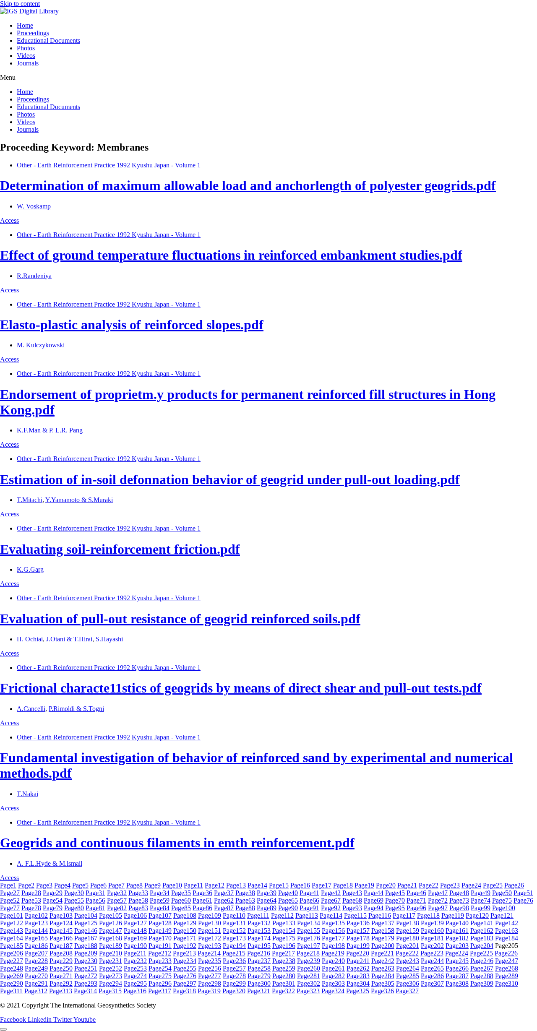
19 (364, 885)
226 (506, 953)
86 (202, 907)
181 (432, 938)
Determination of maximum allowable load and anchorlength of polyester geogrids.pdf (248, 185)
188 (85, 945)
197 (308, 945)
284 (382, 975)
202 (432, 945)
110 (234, 915)
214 (209, 953)
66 (309, 900)
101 (11, 915)
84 (159, 907)
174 (259, 938)
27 (10, 892)
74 (480, 900)
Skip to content (20, 3)
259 (283, 968)
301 (283, 983)
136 (358, 923)
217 (283, 953)
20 (386, 885)
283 (358, 975)
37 (224, 892)
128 (160, 923)
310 (506, 983)
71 (416, 900)
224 (456, 953)
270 (36, 975)
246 (481, 960)
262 (358, 968)
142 (506, 923)
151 (209, 930)
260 (308, 968)
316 (134, 991)
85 (181, 907)
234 (184, 960)
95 (395, 907)
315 (110, 991)
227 (11, 960)
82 (117, 907)
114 (331, 915)
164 (11, 938)
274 (135, 975)
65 (288, 900)
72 (438, 900)
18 (343, 885)
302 (308, 983)
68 (352, 900)
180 (407, 938)
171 (184, 938)
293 (85, 983)
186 (36, 945)
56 (95, 900)
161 (457, 930)
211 (135, 953)
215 (233, 953)
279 (259, 975)
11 (193, 885)
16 (300, 885)
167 (85, 938)
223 (431, 953)
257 (234, 968)
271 (61, 975)
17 (321, 885)
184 (506, 938)
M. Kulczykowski (41, 345)
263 (382, 968)
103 (61, 915)
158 (382, 930)
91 (309, 907)
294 (110, 983)
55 (74, 900)
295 (135, 983)
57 (117, 900)
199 (358, 945)
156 (333, 930)
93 (352, 907)
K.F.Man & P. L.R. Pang (50, 430)
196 (283, 945)
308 (457, 983)
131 (234, 923)
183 (481, 938)
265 (432, 968)
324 (332, 991)
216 (258, 953)
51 (523, 892)
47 (438, 892)
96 (416, 907)
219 (332, 953)
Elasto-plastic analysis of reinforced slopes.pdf (131, 324)
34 (159, 892)
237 (259, 960)
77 (10, 907)
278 (234, 975)
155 (308, 930)
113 (306, 915)
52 (10, 900)
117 (404, 915)
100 (503, 907)
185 (11, 945)
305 (382, 983)
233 (160, 960)
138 (407, 923)
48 (459, 892)
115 (355, 915)
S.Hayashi (109, 639)
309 (481, 983)
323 (308, 991)
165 (36, 938)
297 (184, 983)
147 (110, 930)
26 (514, 885)
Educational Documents (48, 40)
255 (184, 968)
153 (259, 930)
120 (477, 915)
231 (110, 960)
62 (224, 900)
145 (61, 930)
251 (85, 968)
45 (395, 892)
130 (209, 923)
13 (236, 885)
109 (209, 915)
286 (432, 975)
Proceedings (33, 32)
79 (53, 907)
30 (74, 892)
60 (181, 900)
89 (266, 907)
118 (428, 915)
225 (481, 953)
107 (160, 915)
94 (373, 907)
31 (95, 892)
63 (245, 900)
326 (382, 991)
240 (333, 960)
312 (35, 991)
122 (11, 923)
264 (407, 968)
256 (209, 968)
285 (407, 975)
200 (382, 945)
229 (61, 960)
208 (61, 953)
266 (457, 968)
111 (258, 915)
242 (382, 960)
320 (233, 991)
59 (159, 900)
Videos (26, 55)
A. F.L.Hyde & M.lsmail (49, 863)
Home (25, 25)
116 (379, 915)
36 (202, 892)
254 (160, 968)
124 (61, 923)
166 (61, 938)
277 (209, 975)
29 (53, 892)
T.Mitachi (29, 499)
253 (135, 968)
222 (407, 953)
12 (214, 885)
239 (308, 960)
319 (209, 991)
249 (36, 968)
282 (333, 975)
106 (135, 915)
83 (138, 907)
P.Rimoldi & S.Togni (76, 708)
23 (450, 885)
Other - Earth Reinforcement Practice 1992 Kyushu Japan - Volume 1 (109, 165)
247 (506, 960)
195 (259, 945)
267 (481, 968)
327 (407, 991)
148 (135, 930)
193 (209, 945)
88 (245, 907)
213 (184, 953)
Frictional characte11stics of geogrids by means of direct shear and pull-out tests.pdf (241, 687)
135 (333, 923)
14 (257, 885)
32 (117, 892)
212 (159, 953)
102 (36, 915)
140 (457, 923)
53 (31, 900)
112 (282, 915)
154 (283, 930)
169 (135, 938)
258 (259, 968)
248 (11, 968)
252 (110, 968)
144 (36, 930)
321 (258, 991)
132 (259, 923)
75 (502, 900)
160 (432, 930)
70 (395, 900)
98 (459, 907)
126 (110, 923)
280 (283, 975)
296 (160, 983)
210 (110, 953)
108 (184, 915)
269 (11, 975)
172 (209, 938)
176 (308, 938)
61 (202, 900)
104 (85, 915)
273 (110, 975)
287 (457, 975)
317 (159, 991)
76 (523, 900)
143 (11, 930)
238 (283, 960)
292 (61, 983)
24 (471, 885)
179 (382, 938)
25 (493, 885)
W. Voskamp (34, 206)
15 (279, 885)
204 (481, 945)
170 (160, 938)
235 (209, 960)
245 (457, 960)
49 (480, 892)
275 (160, 975)
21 (407, 885)
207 (36, 953)
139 (432, 923)
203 (457, 945)
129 (184, 923)
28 (31, 892)
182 (457, 938)
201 (407, 945)
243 (407, 960)
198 (333, 945)
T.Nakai (27, 793)
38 (245, 892)
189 (110, 945)
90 (288, 907)
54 (53, 900)
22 (428, 885)
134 (308, 923)
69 (373, 900)
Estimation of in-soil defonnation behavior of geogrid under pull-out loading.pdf (230, 479)
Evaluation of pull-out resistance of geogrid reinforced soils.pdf (180, 618)
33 (138, 892)
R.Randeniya (34, 275)
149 (160, 930)
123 (36, 923)
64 (266, 900)
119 (452, 915)
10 (172, 885)
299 (234, 983)
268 (506, 968)
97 (438, 907)
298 (209, 983)
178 (358, 938)
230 (85, 960)
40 (288, 892)
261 (333, 968)
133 (283, 923)
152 (234, 930)
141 (481, 923)
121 (502, 915)
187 (61, 945)
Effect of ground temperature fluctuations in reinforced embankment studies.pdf (231, 255)
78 (31, 907)
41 (309, 892)
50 (502, 892)
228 (36, 960)
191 (160, 945)
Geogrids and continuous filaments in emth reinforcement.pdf (177, 842)
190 (135, 945)
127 (135, 923)
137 (382, 923)
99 (480, 907)
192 (184, 945)
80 (74, 907)
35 (181, 892)
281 (308, 975)
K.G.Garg (30, 569)
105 (110, 915)
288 (481, 975)
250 (61, 968)
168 (110, 938)
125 (85, 923)
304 (358, 983)
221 (382, 953)
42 (331, 892)
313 (60, 991)
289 (506, 975)
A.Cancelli (31, 708)
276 (184, 975)
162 (481, 930)
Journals (28, 63)
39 (266, 892)
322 (283, 991)
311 (11, 991)
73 (459, 900)
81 (95, 907)
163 (506, 930)
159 (407, 930)
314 (85, 991)
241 (358, 960)
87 (224, 907)
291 (36, 983)
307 (432, 983)
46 (416, 892)
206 (11, 953)
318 (184, 991)
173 (234, 938)
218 (308, 953)
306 (407, 983)
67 (331, 900)
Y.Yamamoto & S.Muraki (79, 499)
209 (85, 953)
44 (373, 892)
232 (135, 960)
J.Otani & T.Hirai (69, 639)
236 (234, 960)
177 (333, 938)
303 (333, 983)
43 (352, 892)
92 (331, 907)
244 (432, 960)
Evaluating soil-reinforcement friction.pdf (120, 549)
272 (85, 975)
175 (283, 938)
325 (357, 991)
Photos (26, 48)
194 (234, 945)
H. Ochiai (30, 639)
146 (85, 930)
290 (11, 983)
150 (184, 930)
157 (358, 930)
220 (357, 953)
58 (138, 900)
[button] (268, 77)
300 (259, 983)
